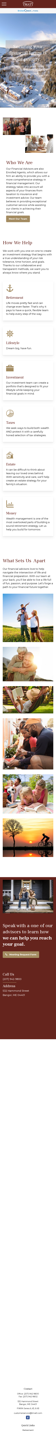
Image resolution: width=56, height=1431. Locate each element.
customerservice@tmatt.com (28, 1413)
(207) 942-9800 (31, 1394)
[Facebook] (28, 1417)
